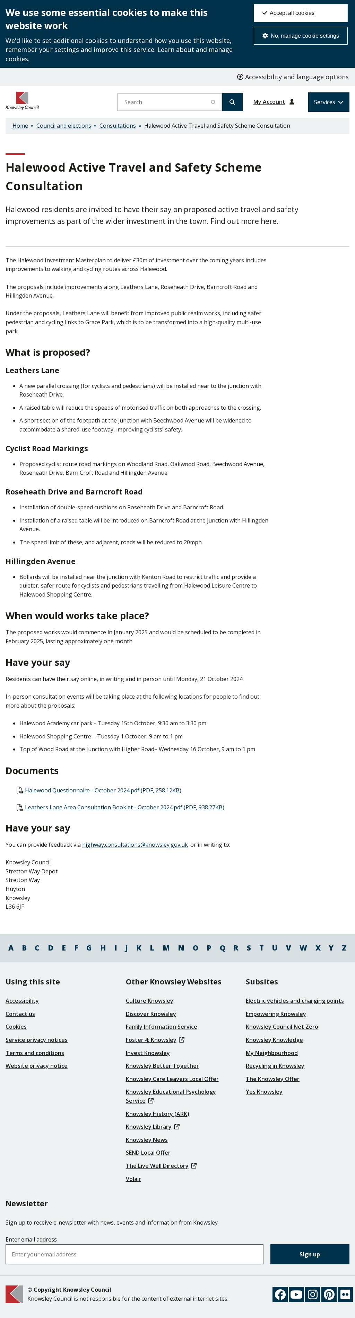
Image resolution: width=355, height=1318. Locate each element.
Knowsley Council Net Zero (282, 1026)
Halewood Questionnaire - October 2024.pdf (103, 790)
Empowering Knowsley (276, 1014)
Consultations (117, 125)
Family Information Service (161, 1026)
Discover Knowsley (151, 1014)
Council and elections (63, 125)
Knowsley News (147, 1140)
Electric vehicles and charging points (295, 1001)
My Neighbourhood (272, 1053)
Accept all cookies (291, 13)
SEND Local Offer (148, 1152)
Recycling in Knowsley (275, 1066)
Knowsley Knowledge (274, 1040)
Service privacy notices (37, 1040)
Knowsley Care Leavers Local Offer (172, 1079)
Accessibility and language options (296, 77)
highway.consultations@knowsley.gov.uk (135, 844)
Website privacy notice (37, 1066)
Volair (133, 1179)
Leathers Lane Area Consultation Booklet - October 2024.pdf (124, 807)
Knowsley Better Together (162, 1066)
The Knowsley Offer (273, 1079)
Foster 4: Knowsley (151, 1040)
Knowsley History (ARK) (157, 1114)
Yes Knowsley (264, 1092)
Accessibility (22, 1001)
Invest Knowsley (148, 1053)
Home (20, 125)
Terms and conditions (35, 1053)
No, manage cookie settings (304, 36)
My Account (269, 102)
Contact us (20, 1014)
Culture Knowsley (149, 1001)
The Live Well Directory (157, 1166)
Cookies (16, 1026)
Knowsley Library (149, 1126)
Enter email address (31, 1239)
